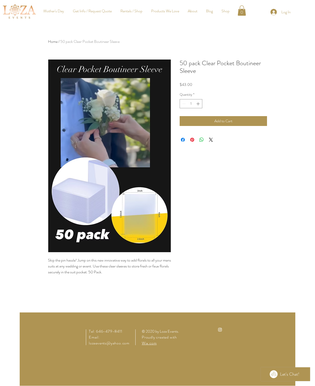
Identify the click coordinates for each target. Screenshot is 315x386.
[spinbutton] (191, 103)
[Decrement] (183, 103)
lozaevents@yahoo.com (109, 343)
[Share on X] (211, 140)
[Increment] (198, 103)
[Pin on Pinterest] (192, 140)
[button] (241, 10)
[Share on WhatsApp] (202, 140)
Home (53, 41)
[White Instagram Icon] (220, 329)
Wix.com (149, 343)
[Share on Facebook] (183, 140)
